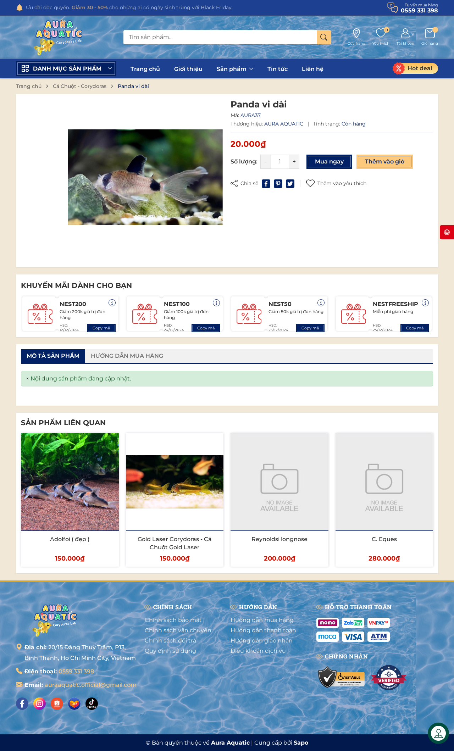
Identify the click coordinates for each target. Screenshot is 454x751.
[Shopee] (57, 703)
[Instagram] (39, 703)
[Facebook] (22, 703)
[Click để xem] (145, 177)
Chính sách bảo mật (173, 620)
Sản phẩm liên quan (63, 422)
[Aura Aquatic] (58, 37)
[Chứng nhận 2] (388, 677)
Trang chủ (145, 69)
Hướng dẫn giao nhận (262, 640)
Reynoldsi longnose (279, 539)
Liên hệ (312, 69)
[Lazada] (74, 703)
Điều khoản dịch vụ (258, 650)
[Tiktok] (91, 703)
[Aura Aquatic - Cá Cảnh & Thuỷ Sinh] (55, 620)
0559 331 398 (76, 671)
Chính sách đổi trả (170, 640)
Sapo (301, 742)
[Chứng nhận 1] (341, 677)
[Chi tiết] (112, 302)
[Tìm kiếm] (324, 37)
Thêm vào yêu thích (341, 183)
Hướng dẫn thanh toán (263, 630)
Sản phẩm (232, 69)
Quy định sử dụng (170, 650)
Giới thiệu (188, 69)
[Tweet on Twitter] (290, 183)
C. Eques (384, 539)
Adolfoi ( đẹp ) (69, 539)
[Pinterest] (278, 183)
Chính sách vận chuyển (178, 630)
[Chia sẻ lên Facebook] (266, 183)
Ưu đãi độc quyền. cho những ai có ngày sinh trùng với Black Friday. (129, 7)
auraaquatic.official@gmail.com (91, 685)
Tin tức (277, 69)
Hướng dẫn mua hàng (262, 620)
